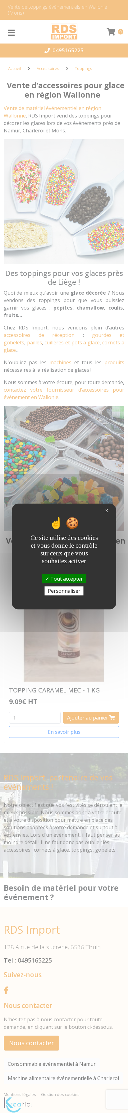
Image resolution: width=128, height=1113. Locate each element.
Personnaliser (64, 590)
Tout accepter (66, 578)
